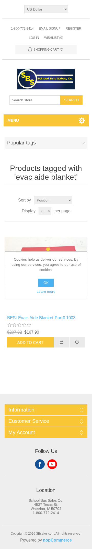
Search (71, 100)
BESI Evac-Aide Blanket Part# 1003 (41, 317)
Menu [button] (13, 120)
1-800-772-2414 (22, 28)
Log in (34, 38)
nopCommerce (57, 540)
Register (73, 28)
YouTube (52, 464)
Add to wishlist (77, 342)
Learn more (46, 291)
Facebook (40, 464)
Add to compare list (61, 342)
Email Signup (50, 28)
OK (46, 283)
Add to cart (30, 342)
